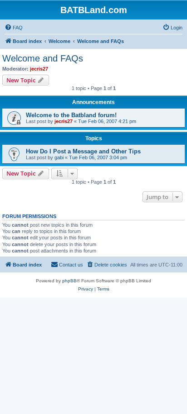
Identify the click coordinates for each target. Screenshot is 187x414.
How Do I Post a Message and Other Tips (83, 151)
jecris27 (39, 68)
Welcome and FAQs (42, 58)
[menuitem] (14, 27)
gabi (59, 157)
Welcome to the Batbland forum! (71, 115)
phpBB (69, 280)
